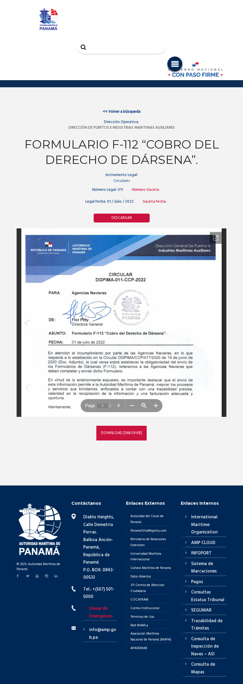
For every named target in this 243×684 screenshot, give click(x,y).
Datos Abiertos (140, 576)
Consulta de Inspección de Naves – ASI (205, 646)
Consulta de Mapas (203, 668)
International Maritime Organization (204, 525)
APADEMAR (138, 648)
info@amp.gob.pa (102, 633)
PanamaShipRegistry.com (148, 530)
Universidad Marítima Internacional (145, 556)
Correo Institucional (144, 608)
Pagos (197, 581)
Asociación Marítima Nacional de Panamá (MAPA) (150, 636)
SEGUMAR (201, 610)
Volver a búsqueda (121, 112)
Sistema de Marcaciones (204, 567)
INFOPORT (201, 553)
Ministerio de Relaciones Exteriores (148, 542)
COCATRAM (139, 599)
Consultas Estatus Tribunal (207, 596)
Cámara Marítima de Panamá (150, 568)
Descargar (121, 218)
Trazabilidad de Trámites (207, 624)
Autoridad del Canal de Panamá (147, 519)
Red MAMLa (139, 625)
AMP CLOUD (203, 542)
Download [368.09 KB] (121, 433)
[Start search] (84, 47)
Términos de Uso (142, 617)
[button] (174, 64)
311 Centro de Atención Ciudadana (147, 588)
